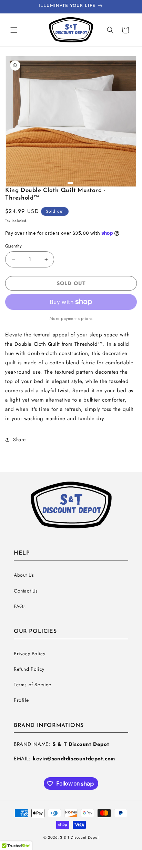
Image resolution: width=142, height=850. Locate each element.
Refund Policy (29, 669)
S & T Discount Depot (79, 837)
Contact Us (26, 590)
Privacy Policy (29, 653)
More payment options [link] (71, 318)
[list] (71, 121)
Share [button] (19, 439)
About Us (24, 574)
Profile (21, 700)
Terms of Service (32, 684)
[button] (13, 30)
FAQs (20, 606)
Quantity (13, 246)
